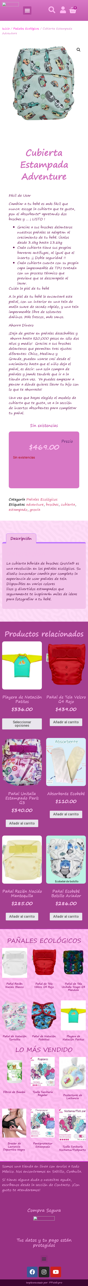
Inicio (6, 28)
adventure (35, 504)
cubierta (68, 504)
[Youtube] (55, 1272)
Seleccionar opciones (22, 724)
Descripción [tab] (21, 538)
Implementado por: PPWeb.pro (44, 1282)
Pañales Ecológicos (26, 28)
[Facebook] (32, 1272)
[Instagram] (44, 1272)
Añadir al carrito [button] (66, 722)
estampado (18, 510)
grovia (35, 510)
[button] (27, 10)
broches (52, 504)
